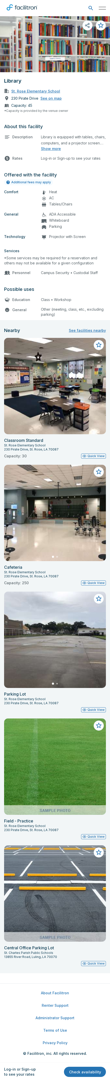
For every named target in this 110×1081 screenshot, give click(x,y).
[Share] (87, 25)
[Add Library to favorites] (101, 25)
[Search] (91, 8)
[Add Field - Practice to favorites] (99, 725)
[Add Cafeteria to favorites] (99, 472)
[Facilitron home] (22, 11)
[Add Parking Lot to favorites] (99, 599)
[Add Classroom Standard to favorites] (99, 345)
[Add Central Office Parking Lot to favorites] (99, 852)
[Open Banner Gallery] (55, 44)
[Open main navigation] (102, 8)
